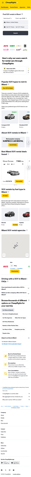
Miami (27, 406)
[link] (7, 88)
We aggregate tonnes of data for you (12, 396)
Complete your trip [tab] (20, 329)
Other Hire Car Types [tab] (20, 317)
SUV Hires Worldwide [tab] (8, 321)
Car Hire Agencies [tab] (7, 317)
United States (16, 406)
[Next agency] (27, 255)
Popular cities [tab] (6, 333)
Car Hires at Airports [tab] (8, 310)
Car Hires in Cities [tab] (7, 329)
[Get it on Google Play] (5, 462)
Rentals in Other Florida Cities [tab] (10, 325)
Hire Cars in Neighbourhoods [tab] (10, 314)
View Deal (15, 224)
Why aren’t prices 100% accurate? (11, 399)
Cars (2, 406)
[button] (3, 2)
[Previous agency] (3, 255)
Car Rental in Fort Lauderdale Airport (11, 344)
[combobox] (8, 18)
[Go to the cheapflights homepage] (12, 2)
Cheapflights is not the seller (10, 393)
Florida (22, 406)
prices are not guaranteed (7, 388)
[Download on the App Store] (15, 462)
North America (8, 406)
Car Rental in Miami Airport (9, 341)
